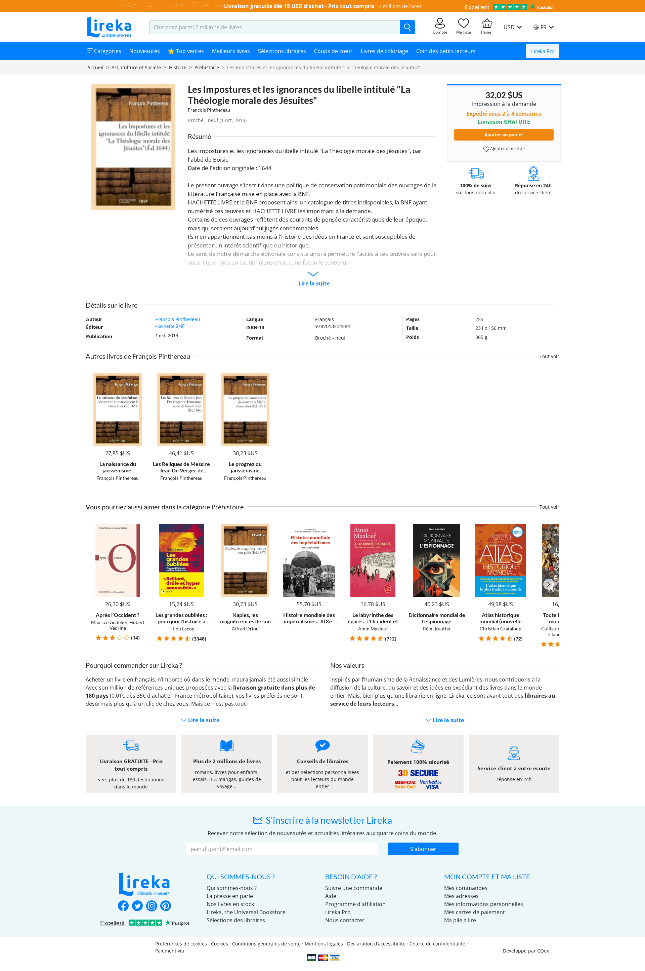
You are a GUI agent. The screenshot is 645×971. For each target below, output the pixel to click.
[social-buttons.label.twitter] (137, 906)
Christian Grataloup (500, 628)
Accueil (95, 67)
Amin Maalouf (373, 628)
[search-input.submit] (407, 27)
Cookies (219, 943)
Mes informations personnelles (483, 904)
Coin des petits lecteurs (446, 51)
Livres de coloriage (384, 51)
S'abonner (423, 849)
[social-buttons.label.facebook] (123, 906)
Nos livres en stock (230, 904)
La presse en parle (230, 896)
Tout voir (549, 356)
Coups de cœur (333, 51)
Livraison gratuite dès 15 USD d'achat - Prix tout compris (299, 6)
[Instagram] (151, 906)
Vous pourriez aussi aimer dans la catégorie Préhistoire (165, 507)
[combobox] (274, 27)
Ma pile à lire (460, 920)
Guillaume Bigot (558, 628)
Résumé (199, 136)
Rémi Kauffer (437, 628)
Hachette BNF (170, 326)
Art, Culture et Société (136, 67)
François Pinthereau (209, 110)
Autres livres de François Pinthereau (138, 356)
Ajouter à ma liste (507, 149)
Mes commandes (465, 888)
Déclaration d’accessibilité (376, 943)
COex (543, 950)
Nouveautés (144, 51)
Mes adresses (461, 896)
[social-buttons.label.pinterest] (165, 906)
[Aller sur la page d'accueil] (109, 27)
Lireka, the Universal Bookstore (246, 912)
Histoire (177, 67)
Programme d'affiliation (355, 904)
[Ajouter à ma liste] (140, 377)
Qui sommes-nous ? (232, 888)
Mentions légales (324, 943)
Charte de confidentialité (437, 943)
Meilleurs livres (231, 51)
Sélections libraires (282, 51)
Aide (330, 896)
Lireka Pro (543, 51)
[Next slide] (548, 584)
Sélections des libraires (236, 920)
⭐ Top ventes (186, 51)
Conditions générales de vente (266, 943)
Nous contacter (344, 920)
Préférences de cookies (181, 943)
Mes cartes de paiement (474, 912)
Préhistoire (207, 67)
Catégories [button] (107, 51)
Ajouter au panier (503, 134)
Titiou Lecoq (182, 628)
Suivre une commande (353, 888)
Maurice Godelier (109, 622)
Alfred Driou (245, 628)
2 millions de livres (400, 6)
